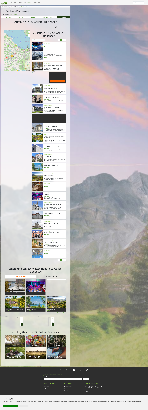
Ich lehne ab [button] (14, 405)
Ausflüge (29, 2)
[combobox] (38, 40)
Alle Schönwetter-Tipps (60, 312)
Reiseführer (14, 2)
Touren (35, 2)
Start (2, 6)
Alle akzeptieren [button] (7, 405)
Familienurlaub (68, 386)
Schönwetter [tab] (21, 276)
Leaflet (19, 70)
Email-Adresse (47, 376)
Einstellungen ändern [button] (23, 405)
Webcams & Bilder (48, 17)
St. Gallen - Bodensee (24, 6)
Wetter (33, 17)
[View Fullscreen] (29, 32)
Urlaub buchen (22, 2)
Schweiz (12, 6)
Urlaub (21, 17)
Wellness (66, 388)
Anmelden (86, 379)
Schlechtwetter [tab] (52, 276)
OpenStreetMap (23, 70)
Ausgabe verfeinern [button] (61, 27)
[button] (16, 46)
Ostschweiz (17, 6)
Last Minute (67, 391)
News (39, 2)
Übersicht (8, 17)
